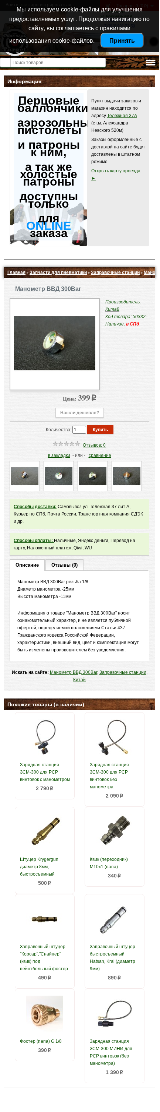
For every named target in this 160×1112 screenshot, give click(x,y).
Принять (122, 40)
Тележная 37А (122, 115)
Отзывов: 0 (94, 445)
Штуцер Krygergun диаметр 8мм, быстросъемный (39, 867)
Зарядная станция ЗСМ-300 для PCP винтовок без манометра (109, 775)
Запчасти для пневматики (58, 272)
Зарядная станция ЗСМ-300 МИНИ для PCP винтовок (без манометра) (111, 1052)
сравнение (100, 455)
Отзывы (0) (64, 565)
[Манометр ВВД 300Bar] (54, 382)
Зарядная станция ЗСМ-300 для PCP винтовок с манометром (45, 772)
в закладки (59, 455)
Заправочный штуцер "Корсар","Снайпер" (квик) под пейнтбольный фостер (44, 957)
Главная (16, 272)
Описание (27, 565)
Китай (79, 679)
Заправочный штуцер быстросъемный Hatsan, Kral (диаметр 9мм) (112, 957)
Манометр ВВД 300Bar (73, 672)
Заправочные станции (115, 272)
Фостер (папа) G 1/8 (41, 1041)
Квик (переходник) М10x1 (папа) (109, 863)
